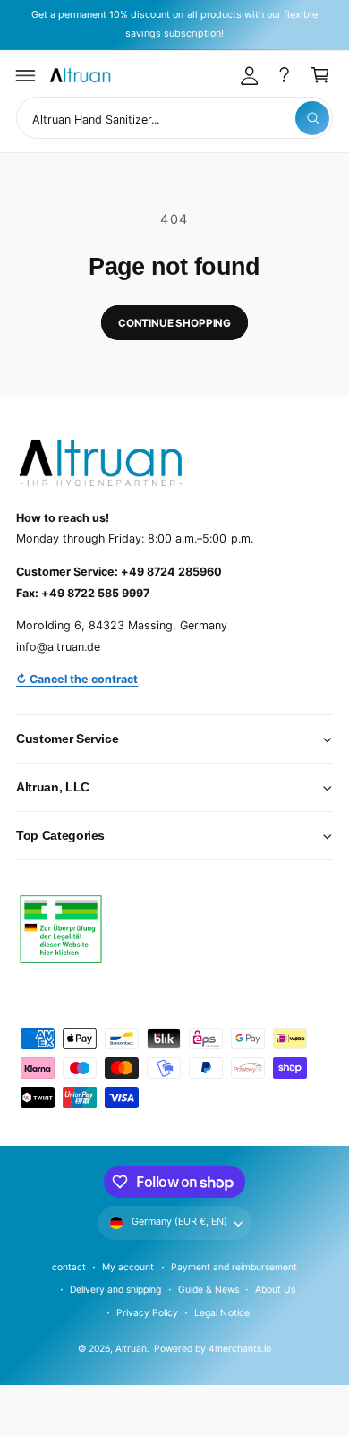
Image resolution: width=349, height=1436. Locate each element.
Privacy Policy (147, 1312)
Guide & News (208, 1289)
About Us (275, 1289)
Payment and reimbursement (234, 1266)
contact (69, 1266)
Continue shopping (174, 323)
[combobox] (174, 118)
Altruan (131, 1348)
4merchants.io (240, 1348)
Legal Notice (221, 1312)
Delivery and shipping (115, 1289)
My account (128, 1266)
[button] (26, 75)
